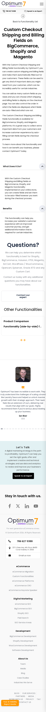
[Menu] (41, 4)
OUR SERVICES (28, 693)
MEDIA (31, 696)
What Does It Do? (12, 166)
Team (23, 664)
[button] (23, 166)
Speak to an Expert (34, 11)
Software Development (23, 650)
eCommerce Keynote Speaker (23, 590)
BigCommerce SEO (23, 608)
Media (23, 668)
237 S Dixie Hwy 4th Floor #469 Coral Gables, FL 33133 (24, 548)
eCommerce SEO (23, 604)
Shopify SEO (23, 613)
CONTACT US (25, 702)
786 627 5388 (10, 11)
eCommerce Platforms (23, 581)
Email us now (25, 555)
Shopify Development (23, 641)
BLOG (16, 693)
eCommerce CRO (23, 585)
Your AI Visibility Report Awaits (10, 703)
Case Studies (23, 677)
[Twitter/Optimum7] (18, 506)
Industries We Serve (23, 682)
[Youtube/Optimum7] (36, 506)
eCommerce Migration (23, 571)
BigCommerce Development (23, 636)
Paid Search (23, 618)
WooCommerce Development (23, 645)
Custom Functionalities (23, 576)
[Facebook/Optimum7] (9, 506)
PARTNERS (20, 696)
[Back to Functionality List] (23, 16)
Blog (23, 673)
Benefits (7, 208)
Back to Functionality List (25, 21)
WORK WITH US (16, 699)
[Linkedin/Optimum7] (27, 506)
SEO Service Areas (23, 622)
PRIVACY (30, 699)
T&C (39, 699)
